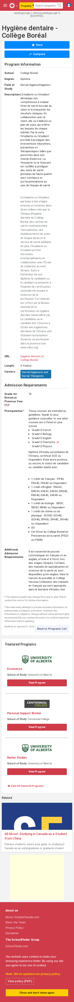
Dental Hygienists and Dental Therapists (35, 374)
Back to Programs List (52, 628)
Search (59, 5)
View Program (37, 682)
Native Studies (17, 757)
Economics (14, 669)
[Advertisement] (37, 877)
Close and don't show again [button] (37, 992)
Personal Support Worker (24, 713)
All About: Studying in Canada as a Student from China (35, 836)
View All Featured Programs (26, 785)
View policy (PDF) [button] (20, 981)
